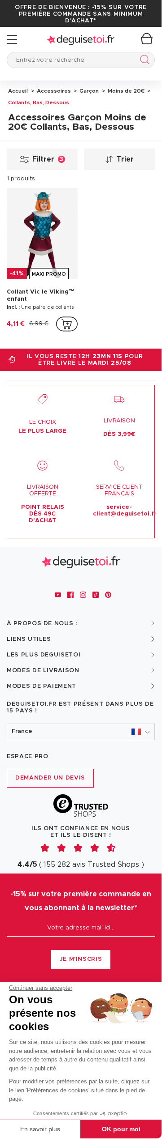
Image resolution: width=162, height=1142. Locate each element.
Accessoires (53, 91)
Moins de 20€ (125, 91)
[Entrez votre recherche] (143, 61)
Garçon (88, 91)
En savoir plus (40, 1129)
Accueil (18, 91)
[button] (81, 732)
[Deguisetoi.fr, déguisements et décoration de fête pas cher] (80, 39)
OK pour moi (121, 1129)
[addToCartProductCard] (67, 324)
